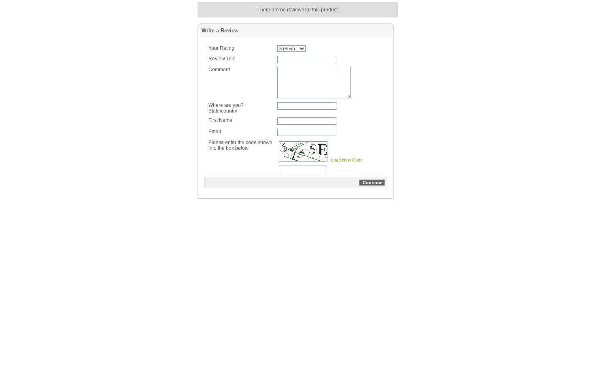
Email (214, 131)
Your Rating (221, 48)
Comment (219, 69)
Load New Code (347, 159)
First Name (220, 120)
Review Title (222, 59)
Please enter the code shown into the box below (240, 145)
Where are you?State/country (226, 108)
